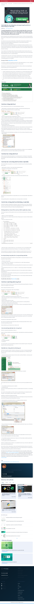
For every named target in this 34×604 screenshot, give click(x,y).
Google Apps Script (21, 590)
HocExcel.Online (4, 457)
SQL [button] (10, 482)
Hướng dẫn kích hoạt (4, 575)
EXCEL (19, 583)
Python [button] (7, 482)
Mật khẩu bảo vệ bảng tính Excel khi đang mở (10, 100)
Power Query (20, 593)
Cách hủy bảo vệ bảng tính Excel (7, 94)
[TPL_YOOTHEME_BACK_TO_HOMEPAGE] (15, 1)
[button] (29, 1)
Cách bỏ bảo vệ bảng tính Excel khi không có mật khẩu (10, 96)
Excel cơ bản (7, 28)
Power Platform (20, 597)
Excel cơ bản (14, 278)
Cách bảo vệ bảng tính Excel (6, 93)
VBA (18, 585)
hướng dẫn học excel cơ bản (10, 461)
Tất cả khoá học (4, 573)
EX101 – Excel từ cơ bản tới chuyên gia (12, 452)
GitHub (12, 243)
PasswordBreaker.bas (4, 243)
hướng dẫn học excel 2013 (12, 60)
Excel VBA (11, 28)
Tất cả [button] (3, 482)
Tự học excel (17, 461)
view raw (31, 243)
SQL (18, 588)
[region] (17, 232)
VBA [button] (13, 482)
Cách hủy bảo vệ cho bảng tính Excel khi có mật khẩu (9, 95)
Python (19, 595)
